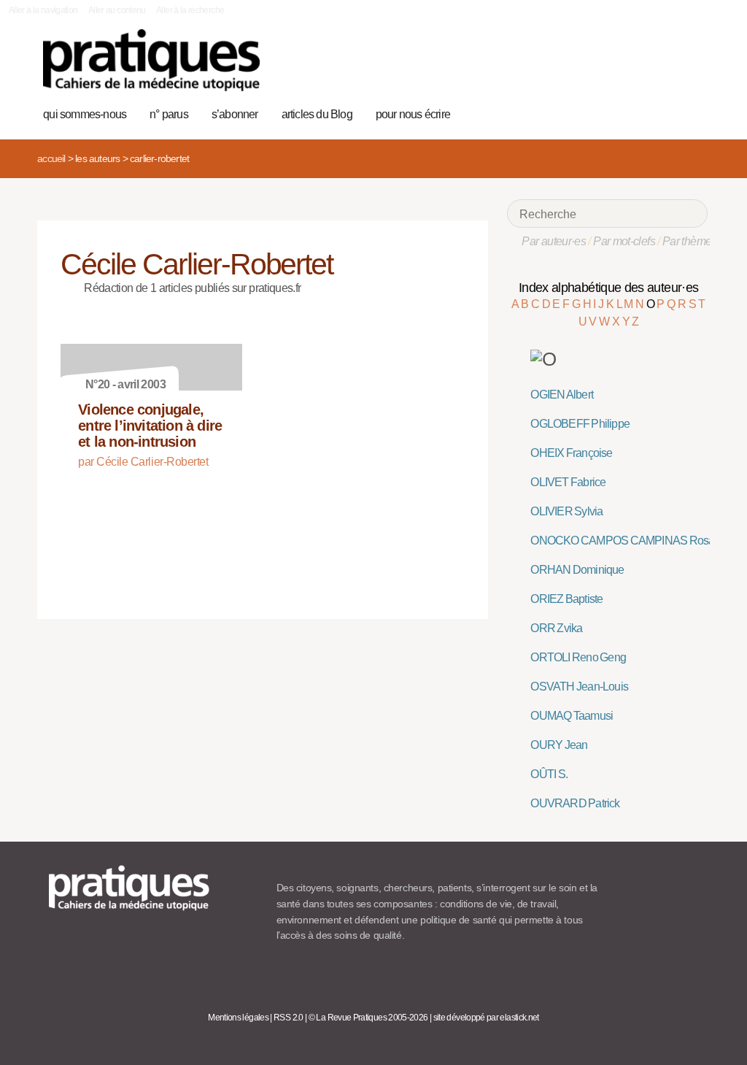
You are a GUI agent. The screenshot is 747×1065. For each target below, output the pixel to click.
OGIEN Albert (561, 394)
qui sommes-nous (84, 114)
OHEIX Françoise (571, 453)
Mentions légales (238, 1017)
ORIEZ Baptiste (566, 599)
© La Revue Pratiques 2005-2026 (368, 1017)
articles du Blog (317, 114)
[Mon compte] (668, 112)
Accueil (51, 158)
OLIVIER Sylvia (566, 511)
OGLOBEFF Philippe (580, 424)
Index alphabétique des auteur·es (609, 287)
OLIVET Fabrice (567, 482)
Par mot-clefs (624, 241)
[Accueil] (151, 60)
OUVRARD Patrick (574, 803)
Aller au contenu (117, 10)
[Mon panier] (646, 112)
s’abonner (235, 114)
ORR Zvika (556, 628)
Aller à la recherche (190, 10)
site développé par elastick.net (486, 1017)
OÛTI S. (549, 774)
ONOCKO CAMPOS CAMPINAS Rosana (628, 540)
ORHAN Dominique (577, 570)
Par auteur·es (554, 241)
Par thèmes (689, 241)
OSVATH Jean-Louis (579, 686)
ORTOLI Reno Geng (578, 657)
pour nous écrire (413, 114)
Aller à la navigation (43, 10)
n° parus (169, 114)
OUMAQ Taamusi (571, 716)
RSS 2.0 (288, 1017)
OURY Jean (558, 745)
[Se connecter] (692, 112)
